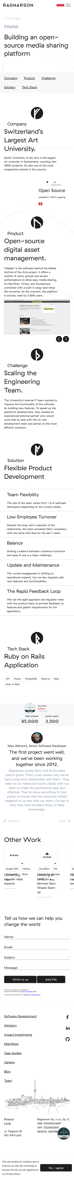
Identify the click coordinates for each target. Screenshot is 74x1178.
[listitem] (20, 872)
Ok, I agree (56, 1168)
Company (11, 78)
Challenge (49, 78)
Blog (7, 1071)
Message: (11, 968)
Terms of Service (26, 991)
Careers (9, 1062)
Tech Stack (29, 87)
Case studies (13, 1053)
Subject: (9, 957)
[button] (59, 339)
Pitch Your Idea (60, 5)
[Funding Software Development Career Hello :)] (43, 957)
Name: (9, 937)
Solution (9, 87)
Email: (8, 947)
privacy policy (35, 995)
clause (26, 995)
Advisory (10, 1025)
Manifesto (11, 1044)
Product (29, 78)
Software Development (20, 1016)
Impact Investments (18, 1035)
